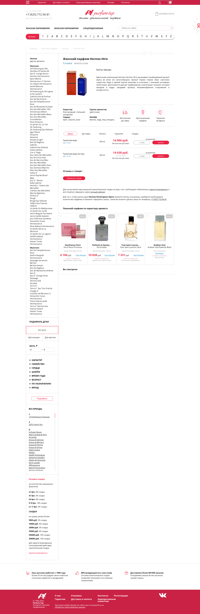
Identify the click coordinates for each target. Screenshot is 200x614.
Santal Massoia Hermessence (36, 87)
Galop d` (34, 173)
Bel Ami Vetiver (36, 265)
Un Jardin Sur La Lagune (40, 234)
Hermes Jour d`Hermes (40, 81)
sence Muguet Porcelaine (41, 213)
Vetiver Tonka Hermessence (36, 242)
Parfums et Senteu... (101, 245)
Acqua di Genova (36, 440)
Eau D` (33, 273)
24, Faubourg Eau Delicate (41, 129)
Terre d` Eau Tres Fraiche (41, 288)
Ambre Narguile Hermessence (37, 256)
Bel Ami (33, 263)
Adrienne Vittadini (37, 457)
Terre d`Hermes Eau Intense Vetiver (39, 307)
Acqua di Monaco (36, 442)
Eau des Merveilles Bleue (40, 114)
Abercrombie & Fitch (38, 434)
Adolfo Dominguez (37, 455)
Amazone (34, 134)
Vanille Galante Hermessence (36, 237)
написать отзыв (81, 63)
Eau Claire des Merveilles (41, 155)
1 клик (142, 142)
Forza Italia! (102, 247)
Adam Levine (34, 450)
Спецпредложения (93, 28)
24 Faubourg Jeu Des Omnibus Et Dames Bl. (39, 69)
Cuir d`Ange (35, 152)
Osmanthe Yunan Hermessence (37, 222)
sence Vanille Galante (39, 216)
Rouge (33, 198)
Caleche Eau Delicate (39, 147)
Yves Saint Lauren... (130, 245)
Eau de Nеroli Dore (38, 99)
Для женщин (34, 337)
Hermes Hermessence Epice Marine (39, 77)
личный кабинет (97, 192)
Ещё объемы (81, 255)
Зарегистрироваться (38, 553)
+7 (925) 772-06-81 (159, 199)
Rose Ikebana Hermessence (42, 226)
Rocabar (33, 283)
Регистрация (121, 596)
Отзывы (110, 2)
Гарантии (42, 2)
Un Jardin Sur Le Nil (38, 211)
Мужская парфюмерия (66, 28)
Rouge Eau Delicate (38, 201)
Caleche (33, 145)
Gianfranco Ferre (73, 245)
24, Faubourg (35, 127)
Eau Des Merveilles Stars (40, 165)
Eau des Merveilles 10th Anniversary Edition (40, 110)
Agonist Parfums (36, 470)
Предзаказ (159, 253)
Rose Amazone (36, 122)
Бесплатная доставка (125, 119)
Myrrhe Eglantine (37, 193)
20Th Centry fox (35, 424)
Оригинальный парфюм (143, 119)
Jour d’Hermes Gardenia (40, 218)
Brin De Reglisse (37, 142)
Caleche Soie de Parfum (40, 96)
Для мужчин (50, 337)
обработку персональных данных (70, 607)
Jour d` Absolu (36, 180)
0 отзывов (67, 63)
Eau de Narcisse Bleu (39, 160)
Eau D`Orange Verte (39, 275)
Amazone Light (36, 139)
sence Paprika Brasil (38, 175)
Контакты (125, 2)
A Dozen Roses (35, 432)
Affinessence (34, 465)
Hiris (32, 178)
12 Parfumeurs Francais (39, 417)
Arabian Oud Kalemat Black (159, 247)
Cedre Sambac (36, 150)
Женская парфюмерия (38, 28)
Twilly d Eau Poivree (38, 203)
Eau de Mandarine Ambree (41, 270)
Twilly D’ (33, 206)
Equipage (34, 278)
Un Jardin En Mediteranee (41, 208)
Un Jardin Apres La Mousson (38, 230)
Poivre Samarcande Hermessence (38, 302)
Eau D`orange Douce (39, 73)
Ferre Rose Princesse (73, 247)
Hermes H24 (35, 280)
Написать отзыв (74, 178)
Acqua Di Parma (36, 445)
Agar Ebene (35, 132)
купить (161, 142)
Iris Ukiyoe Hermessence (41, 84)
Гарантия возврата (160, 119)
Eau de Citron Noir (38, 157)
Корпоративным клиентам (88, 2)
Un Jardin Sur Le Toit (39, 124)
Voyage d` (34, 291)
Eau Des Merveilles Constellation (38, 118)
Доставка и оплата (61, 2)
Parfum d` (34, 195)
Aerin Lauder (34, 462)
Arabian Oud (159, 245)
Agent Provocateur (37, 468)
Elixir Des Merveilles (38, 170)
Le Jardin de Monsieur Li (40, 293)
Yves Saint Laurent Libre (130, 247)
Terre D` (34, 286)
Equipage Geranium (38, 260)
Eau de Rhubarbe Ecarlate (41, 106)
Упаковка (76, 596)
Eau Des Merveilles (38, 162)
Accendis (33, 437)
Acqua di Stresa (35, 447)
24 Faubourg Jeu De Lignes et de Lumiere (41, 92)
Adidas (32, 452)
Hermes (107, 69)
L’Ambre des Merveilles (40, 190)
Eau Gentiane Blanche (39, 167)
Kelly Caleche (35, 183)
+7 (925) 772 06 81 (38, 14)
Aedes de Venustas (37, 460)
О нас (58, 596)
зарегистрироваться (158, 189)
